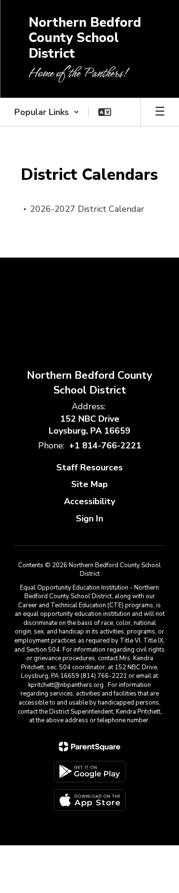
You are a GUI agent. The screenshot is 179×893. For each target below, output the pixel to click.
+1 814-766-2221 (105, 445)
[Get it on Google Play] (90, 771)
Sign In (89, 518)
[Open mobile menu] (160, 112)
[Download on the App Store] (90, 800)
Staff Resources (89, 467)
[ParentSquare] (89, 746)
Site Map (89, 484)
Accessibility (89, 501)
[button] (47, 112)
